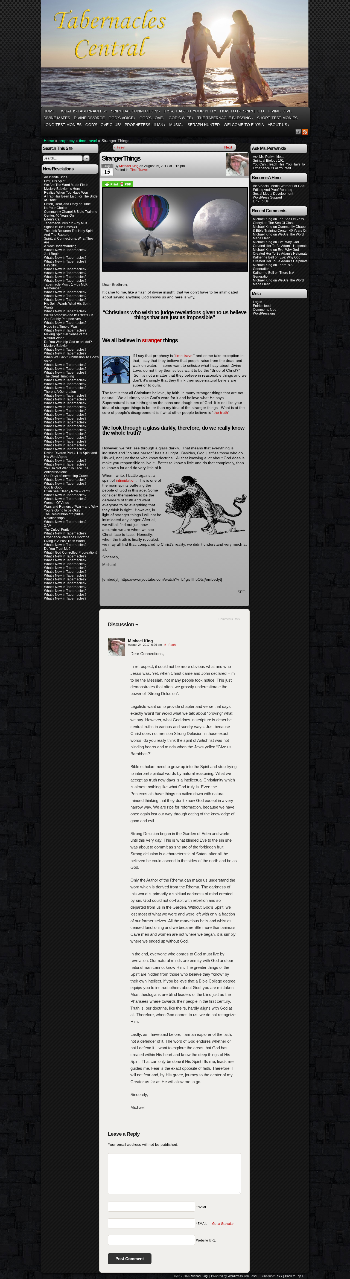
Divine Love (279, 111)
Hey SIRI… (52, 265)
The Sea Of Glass (291, 219)
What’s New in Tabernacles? (65, 372)
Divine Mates (56, 118)
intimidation (126, 480)
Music (176, 125)
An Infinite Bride (56, 177)
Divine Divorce (89, 118)
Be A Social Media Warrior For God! (279, 186)
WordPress (235, 1276)
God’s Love (152, 118)
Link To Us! (261, 201)
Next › (229, 147)
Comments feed (264, 310)
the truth (221, 412)
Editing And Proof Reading (272, 190)
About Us (278, 125)
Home (50, 111)
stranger (152, 340)
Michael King (129, 166)
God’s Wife (181, 118)
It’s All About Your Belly (190, 111)
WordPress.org (264, 313)
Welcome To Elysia (244, 125)
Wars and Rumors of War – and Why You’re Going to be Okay (71, 508)
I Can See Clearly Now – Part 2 (67, 491)
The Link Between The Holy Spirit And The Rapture (69, 233)
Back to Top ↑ (294, 1276)
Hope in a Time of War (60, 327)
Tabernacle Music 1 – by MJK (66, 284)
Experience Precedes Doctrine (66, 537)
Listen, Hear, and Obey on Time (67, 204)
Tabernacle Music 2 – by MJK (66, 223)
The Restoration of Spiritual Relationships (64, 516)
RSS (305, 131)
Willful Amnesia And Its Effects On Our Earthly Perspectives (68, 317)
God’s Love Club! (103, 125)
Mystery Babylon (56, 346)
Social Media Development (273, 194)
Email (298, 131)
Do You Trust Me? (57, 549)
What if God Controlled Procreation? (71, 552)
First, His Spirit (54, 181)
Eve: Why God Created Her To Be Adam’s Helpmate (280, 244)
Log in (257, 302)
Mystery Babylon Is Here (62, 189)
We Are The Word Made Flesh (66, 185)
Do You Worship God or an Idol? (68, 342)
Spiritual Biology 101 (268, 160)
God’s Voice (122, 118)
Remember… (54, 288)
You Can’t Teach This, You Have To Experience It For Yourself (279, 166)
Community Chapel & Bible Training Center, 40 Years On (70, 213)
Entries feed (262, 306)
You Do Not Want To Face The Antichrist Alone (66, 470)
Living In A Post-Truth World (64, 541)
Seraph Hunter (204, 125)
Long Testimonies (62, 125)
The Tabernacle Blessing (225, 118)
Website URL (206, 1240)
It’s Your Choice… (57, 208)
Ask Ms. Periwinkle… (268, 157)
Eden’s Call (52, 219)
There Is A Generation (60, 392)
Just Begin (52, 254)
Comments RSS (229, 619)
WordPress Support (267, 197)
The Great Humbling (59, 376)
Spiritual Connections (135, 111)
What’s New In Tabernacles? (65, 250)
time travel (88, 140)
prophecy (67, 140)
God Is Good (53, 487)
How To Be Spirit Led (242, 111)
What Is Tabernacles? (84, 111)
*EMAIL (215, 1224)
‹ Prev (119, 147)
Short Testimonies (277, 118)
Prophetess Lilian (145, 125)
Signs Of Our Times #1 (60, 227)
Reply (172, 644)
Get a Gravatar (223, 1224)
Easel (253, 1276)
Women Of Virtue (56, 503)
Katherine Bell (263, 257)
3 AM (47, 526)
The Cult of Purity (56, 529)
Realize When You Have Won (66, 192)
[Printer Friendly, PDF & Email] (117, 184)
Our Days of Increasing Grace (66, 476)
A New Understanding (60, 246)
